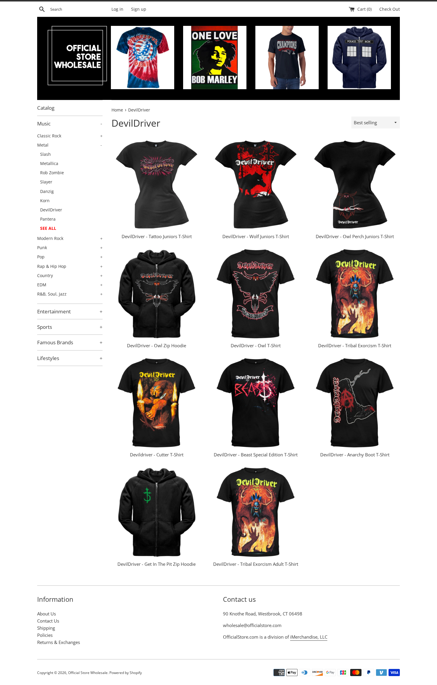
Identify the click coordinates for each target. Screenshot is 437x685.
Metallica (49, 163)
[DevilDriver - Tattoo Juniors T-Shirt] (156, 184)
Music (69, 123)
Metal (69, 145)
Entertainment (70, 311)
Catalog (45, 107)
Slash (45, 154)
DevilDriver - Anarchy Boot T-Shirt (354, 455)
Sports (70, 326)
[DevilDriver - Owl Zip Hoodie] (156, 294)
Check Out (389, 9)
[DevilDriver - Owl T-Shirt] (255, 294)
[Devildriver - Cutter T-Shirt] (156, 403)
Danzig (47, 191)
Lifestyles (70, 358)
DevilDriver (51, 210)
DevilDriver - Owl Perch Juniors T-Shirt (355, 236)
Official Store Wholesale (88, 672)
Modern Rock (70, 238)
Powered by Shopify (125, 672)
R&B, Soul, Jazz (70, 294)
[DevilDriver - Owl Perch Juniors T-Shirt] (355, 184)
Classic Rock (70, 136)
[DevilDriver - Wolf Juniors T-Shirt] (255, 184)
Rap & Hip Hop (70, 266)
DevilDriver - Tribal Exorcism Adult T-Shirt (255, 564)
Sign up (138, 9)
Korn (45, 200)
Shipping (46, 628)
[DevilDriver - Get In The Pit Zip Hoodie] (156, 512)
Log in (117, 9)
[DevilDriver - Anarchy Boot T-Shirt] (355, 403)
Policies (45, 635)
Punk (70, 247)
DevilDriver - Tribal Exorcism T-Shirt (354, 345)
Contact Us (48, 621)
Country (70, 275)
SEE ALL (48, 228)
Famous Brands (70, 342)
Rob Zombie (52, 172)
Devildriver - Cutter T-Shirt (156, 455)
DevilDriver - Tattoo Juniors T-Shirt (157, 236)
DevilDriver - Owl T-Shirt (256, 345)
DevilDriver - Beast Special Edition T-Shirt (256, 455)
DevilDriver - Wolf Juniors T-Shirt (255, 236)
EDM (70, 284)
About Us (46, 614)
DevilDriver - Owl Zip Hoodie (156, 345)
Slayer (46, 182)
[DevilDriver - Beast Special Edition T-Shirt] (255, 403)
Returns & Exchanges (58, 642)
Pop (70, 257)
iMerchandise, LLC (308, 637)
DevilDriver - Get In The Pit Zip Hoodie (156, 564)
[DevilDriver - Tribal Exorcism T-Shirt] (355, 294)
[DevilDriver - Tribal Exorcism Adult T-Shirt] (255, 512)
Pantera (48, 219)
